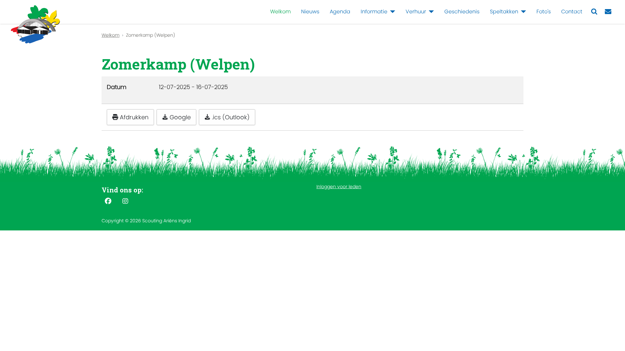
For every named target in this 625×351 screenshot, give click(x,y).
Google (179, 117)
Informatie (374, 11)
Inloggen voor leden (338, 186)
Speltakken (504, 11)
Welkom (280, 11)
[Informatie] (391, 12)
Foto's (543, 11)
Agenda (340, 11)
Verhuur (416, 11)
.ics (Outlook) (230, 117)
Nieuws (310, 11)
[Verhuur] (430, 12)
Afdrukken (133, 117)
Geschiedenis (461, 11)
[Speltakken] (522, 12)
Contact (571, 11)
